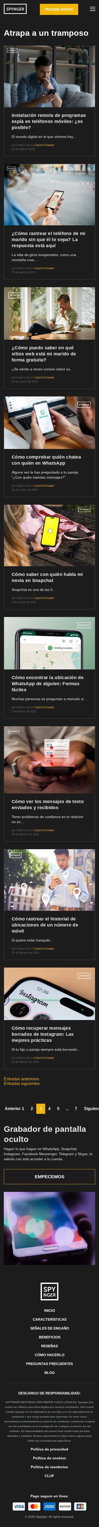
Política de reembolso (49, 1467)
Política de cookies (49, 1458)
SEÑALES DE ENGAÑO (49, 1328)
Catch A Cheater (44, 145)
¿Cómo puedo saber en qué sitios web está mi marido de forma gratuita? (44, 353)
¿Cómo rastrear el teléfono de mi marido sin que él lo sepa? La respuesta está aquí (49, 239)
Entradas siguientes (22, 1083)
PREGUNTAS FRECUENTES (49, 1364)
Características (50, 1319)
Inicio (49, 1310)
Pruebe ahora (59, 9)
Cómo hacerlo (49, 1355)
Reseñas (49, 1346)
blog (49, 1373)
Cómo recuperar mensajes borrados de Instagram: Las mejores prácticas (43, 1034)
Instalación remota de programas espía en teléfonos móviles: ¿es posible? (49, 121)
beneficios (49, 1337)
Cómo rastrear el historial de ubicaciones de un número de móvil (45, 925)
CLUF (49, 1476)
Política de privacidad (49, 1449)
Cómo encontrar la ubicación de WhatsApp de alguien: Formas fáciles (48, 683)
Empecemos (49, 1176)
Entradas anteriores (21, 1079)
